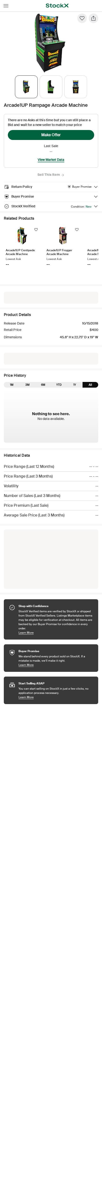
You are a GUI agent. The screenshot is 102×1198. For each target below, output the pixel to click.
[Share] (93, 18)
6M (43, 385)
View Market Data (51, 160)
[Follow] (36, 229)
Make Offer (51, 134)
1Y (74, 385)
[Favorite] (82, 18)
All (90, 385)
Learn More (56, 633)
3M (27, 385)
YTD (59, 385)
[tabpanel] (50, 43)
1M (12, 385)
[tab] (26, 86)
